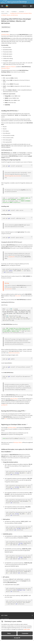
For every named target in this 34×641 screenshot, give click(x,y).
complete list (11, 256)
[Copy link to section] (9, 31)
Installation (14, 11)
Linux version (4, 13)
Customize (25, 633)
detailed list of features (10, 66)
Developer (21, 11)
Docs (8, 11)
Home (2, 11)
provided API (4, 405)
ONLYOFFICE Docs (6, 27)
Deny (9, 633)
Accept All (17, 638)
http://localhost (14, 398)
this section (18, 295)
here (6, 418)
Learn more (27, 629)
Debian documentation (14, 352)
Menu (24, 6)
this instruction (8, 288)
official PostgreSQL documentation (13, 176)
